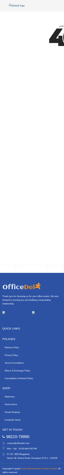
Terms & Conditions (14, 363)
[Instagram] (12, 320)
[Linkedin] (29, 320)
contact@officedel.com (18, 443)
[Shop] (7, 269)
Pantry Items (11, 404)
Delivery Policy (12, 347)
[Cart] (55, 269)
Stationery (10, 396)
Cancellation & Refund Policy (19, 378)
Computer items (13, 420)
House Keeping (12, 412)
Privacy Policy (11, 355)
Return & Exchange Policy (17, 370)
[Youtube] (20, 320)
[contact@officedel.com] (3, 443)
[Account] (39, 269)
